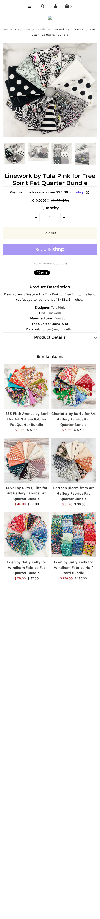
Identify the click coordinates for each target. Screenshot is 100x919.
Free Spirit (62, 318)
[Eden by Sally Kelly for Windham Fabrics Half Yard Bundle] (73, 534)
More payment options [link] (50, 263)
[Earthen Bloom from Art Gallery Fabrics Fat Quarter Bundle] (73, 460)
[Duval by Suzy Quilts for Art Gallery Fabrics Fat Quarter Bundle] (26, 460)
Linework (54, 313)
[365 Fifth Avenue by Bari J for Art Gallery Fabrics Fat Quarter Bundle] (26, 386)
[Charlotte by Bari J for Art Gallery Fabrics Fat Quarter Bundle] (73, 386)
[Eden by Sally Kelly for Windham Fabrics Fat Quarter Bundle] (26, 534)
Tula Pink (58, 308)
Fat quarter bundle (32, 29)
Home (8, 29)
